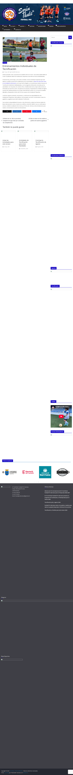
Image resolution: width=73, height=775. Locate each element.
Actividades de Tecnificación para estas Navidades (24, 143)
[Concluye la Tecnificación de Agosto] (41, 131)
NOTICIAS (4, 62)
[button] (15, 26)
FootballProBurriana (15, 72)
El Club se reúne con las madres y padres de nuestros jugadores (38, 119)
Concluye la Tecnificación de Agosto (41, 142)
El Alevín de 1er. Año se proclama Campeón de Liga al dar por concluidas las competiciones (13, 120)
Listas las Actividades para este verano (8, 142)
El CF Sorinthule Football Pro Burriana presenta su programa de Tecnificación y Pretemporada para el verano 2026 (57, 497)
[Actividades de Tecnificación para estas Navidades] (25, 131)
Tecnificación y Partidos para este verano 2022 (56, 510)
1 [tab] (35, 482)
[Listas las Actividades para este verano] (8, 131)
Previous (3, 472)
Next (69, 472)
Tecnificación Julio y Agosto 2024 (53, 502)
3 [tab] (38, 482)
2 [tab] (36, 482)
